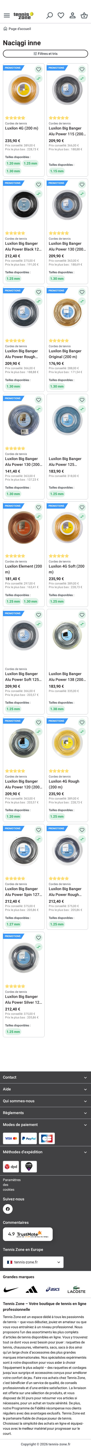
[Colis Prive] (29, 1166)
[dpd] (11, 1166)
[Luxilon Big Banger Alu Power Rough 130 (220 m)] (24, 312)
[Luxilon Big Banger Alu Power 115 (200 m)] (67, 89)
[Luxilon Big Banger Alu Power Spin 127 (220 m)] (24, 850)
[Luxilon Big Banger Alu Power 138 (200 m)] (67, 635)
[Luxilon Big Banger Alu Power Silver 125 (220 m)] (24, 958)
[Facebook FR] (8, 1209)
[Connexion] (72, 15)
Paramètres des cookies (8, 1184)
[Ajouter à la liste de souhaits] (38, 69)
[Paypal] (29, 1138)
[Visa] (11, 1138)
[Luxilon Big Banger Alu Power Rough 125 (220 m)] (67, 850)
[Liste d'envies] (61, 15)
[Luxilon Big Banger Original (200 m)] (67, 312)
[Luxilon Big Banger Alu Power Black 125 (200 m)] (24, 205)
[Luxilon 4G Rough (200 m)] (67, 743)
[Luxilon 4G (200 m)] (24, 89)
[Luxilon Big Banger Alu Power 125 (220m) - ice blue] (67, 420)
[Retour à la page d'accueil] (23, 15)
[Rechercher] (49, 15)
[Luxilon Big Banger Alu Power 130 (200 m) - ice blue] (24, 420)
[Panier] (84, 15)
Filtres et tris (48, 54)
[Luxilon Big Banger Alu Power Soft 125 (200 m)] (24, 635)
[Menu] (7, 15)
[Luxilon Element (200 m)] (24, 528)
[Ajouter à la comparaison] (38, 78)
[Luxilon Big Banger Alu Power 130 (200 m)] (67, 205)
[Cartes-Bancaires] (47, 1138)
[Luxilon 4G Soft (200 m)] (67, 528)
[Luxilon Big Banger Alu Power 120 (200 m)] (24, 743)
